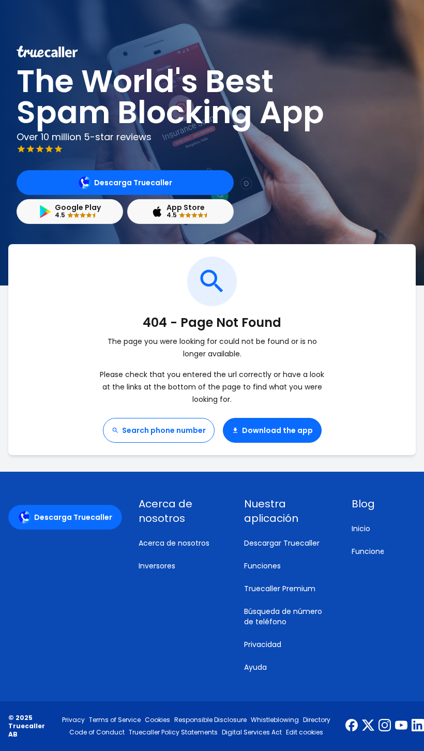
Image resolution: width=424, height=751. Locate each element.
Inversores (157, 566)
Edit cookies (304, 732)
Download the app (277, 430)
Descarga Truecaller (133, 182)
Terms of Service (115, 720)
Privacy (73, 720)
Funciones (262, 566)
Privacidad (262, 644)
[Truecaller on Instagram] (384, 726)
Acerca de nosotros (174, 543)
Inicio (361, 528)
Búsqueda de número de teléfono (283, 616)
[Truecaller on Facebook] (351, 726)
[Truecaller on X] (368, 726)
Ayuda (255, 667)
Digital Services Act (252, 732)
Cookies (157, 720)
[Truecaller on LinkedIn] (418, 726)
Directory (316, 720)
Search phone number (164, 430)
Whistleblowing (275, 720)
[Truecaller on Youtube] (401, 726)
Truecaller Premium (279, 588)
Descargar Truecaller (282, 543)
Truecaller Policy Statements (173, 732)
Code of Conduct (97, 732)
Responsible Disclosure (210, 720)
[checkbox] (179, 511)
